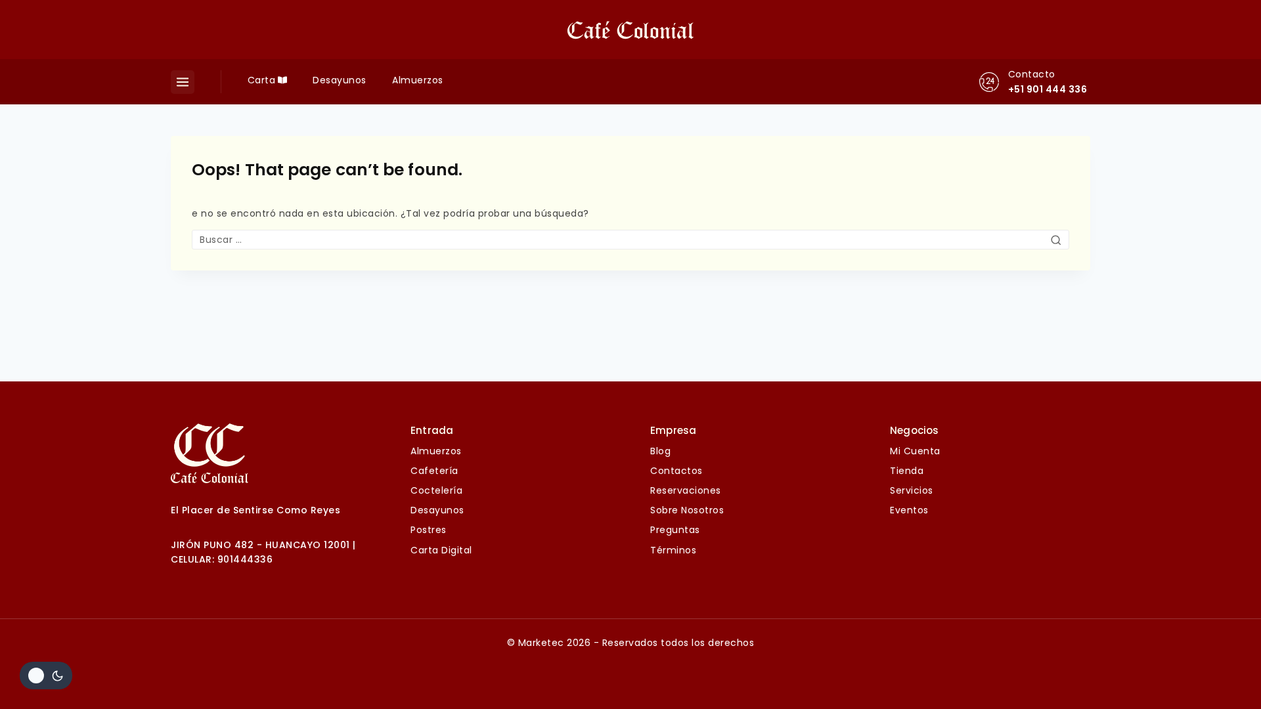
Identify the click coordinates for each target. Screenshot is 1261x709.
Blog (660, 451)
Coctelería (436, 490)
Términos (673, 550)
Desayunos (339, 80)
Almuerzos (417, 80)
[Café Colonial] (630, 29)
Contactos (676, 470)
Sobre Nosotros (687, 510)
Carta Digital (441, 550)
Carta (262, 80)
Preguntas (675, 529)
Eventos (909, 510)
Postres (428, 529)
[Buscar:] (630, 239)
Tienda (906, 470)
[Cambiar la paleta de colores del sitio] (46, 675)
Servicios (911, 490)
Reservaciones (685, 490)
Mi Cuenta (915, 451)
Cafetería (434, 470)
